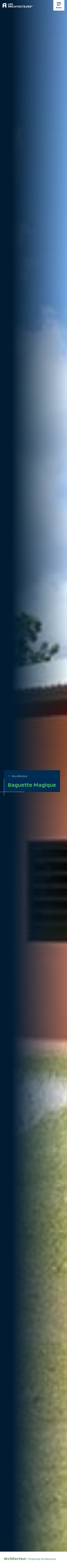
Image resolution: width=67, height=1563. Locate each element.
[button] (58, 5)
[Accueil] (17, 4)
